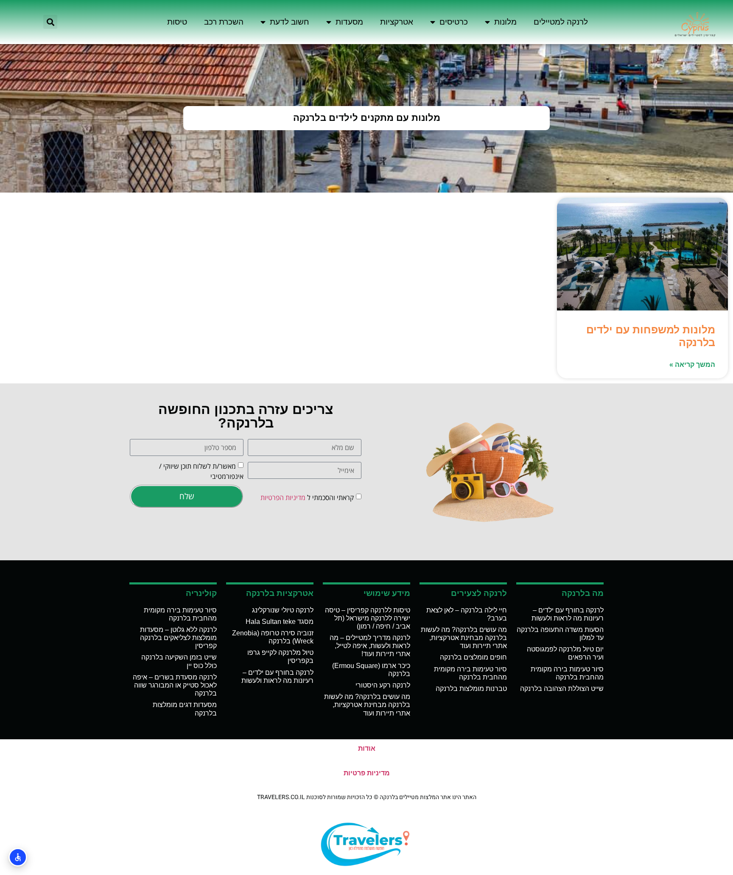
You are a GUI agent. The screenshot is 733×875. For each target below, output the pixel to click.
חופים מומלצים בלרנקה (473, 657)
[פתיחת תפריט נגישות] (17, 857)
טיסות (177, 21)
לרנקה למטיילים (561, 21)
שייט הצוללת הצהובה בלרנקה (562, 688)
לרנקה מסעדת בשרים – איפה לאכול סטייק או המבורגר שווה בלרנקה (175, 685)
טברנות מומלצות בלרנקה (471, 688)
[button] (50, 22)
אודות (366, 748)
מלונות (505, 21)
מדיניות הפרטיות (282, 497)
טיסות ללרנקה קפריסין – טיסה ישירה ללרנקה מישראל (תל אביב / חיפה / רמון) (367, 618)
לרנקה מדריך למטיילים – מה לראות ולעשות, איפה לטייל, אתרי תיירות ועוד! (370, 645)
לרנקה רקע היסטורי (382, 685)
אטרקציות (396, 21)
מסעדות (349, 21)
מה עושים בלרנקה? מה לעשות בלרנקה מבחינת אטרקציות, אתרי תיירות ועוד (464, 637)
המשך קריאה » (692, 364)
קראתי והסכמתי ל (307, 497)
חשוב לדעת (289, 21)
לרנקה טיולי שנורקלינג (282, 610)
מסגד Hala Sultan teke (279, 621)
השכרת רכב (223, 21)
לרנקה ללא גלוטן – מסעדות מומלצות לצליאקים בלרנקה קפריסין (178, 637)
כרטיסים (453, 21)
